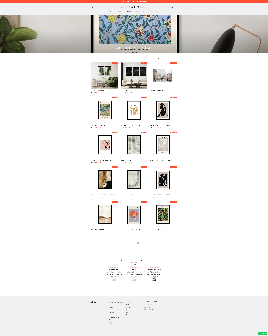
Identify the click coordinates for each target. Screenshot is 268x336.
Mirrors (129, 12)
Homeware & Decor (139, 12)
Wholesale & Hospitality (114, 317)
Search (110, 305)
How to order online (113, 320)
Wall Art (111, 12)
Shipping (111, 307)
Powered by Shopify (144, 331)
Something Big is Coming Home (116, 302)
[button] (133, 283)
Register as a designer (114, 325)
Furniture (120, 12)
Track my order (112, 315)
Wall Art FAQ (112, 312)
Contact (157, 12)
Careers (111, 322)
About (150, 12)
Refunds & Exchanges (114, 310)
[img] (134, 262)
